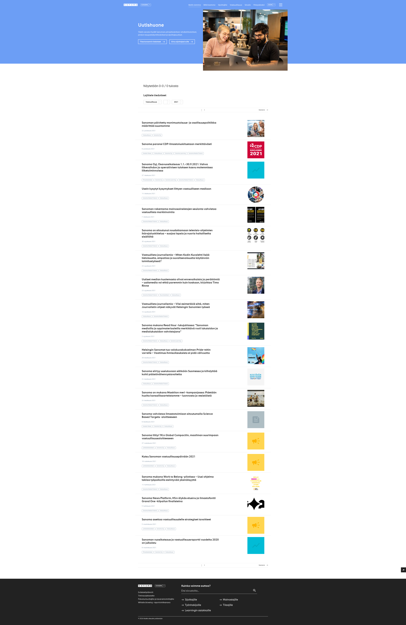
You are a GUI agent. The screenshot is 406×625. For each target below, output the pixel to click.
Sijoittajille (222, 5)
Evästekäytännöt (145, 592)
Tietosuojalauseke (146, 595)
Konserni (144, 5)
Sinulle (248, 5)
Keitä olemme (195, 5)
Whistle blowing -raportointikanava (154, 602)
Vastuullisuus (236, 5)
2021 (176, 102)
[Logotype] (145, 586)
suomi (270, 4)
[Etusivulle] (131, 5)
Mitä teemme (209, 5)
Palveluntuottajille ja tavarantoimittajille (156, 599)
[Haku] (254, 590)
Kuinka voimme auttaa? (196, 586)
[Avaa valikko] (280, 5)
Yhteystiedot (259, 5)
